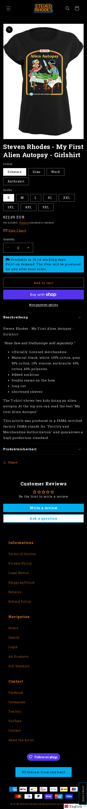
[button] (8, 8)
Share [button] (13, 462)
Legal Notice (18, 573)
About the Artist (21, 740)
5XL (46, 207)
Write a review (43, 508)
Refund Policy (19, 601)
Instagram (17, 702)
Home (13, 628)
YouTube (15, 721)
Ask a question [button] (43, 518)
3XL (11, 207)
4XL (28, 207)
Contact (14, 730)
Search (14, 637)
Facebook (15, 693)
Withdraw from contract (43, 772)
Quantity (9, 239)
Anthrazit (16, 181)
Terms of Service (22, 554)
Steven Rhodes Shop (32, 803)
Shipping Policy (21, 582)
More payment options (43, 304)
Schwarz (15, 172)
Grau (36, 172)
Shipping (24, 222)
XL (50, 198)
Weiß (55, 172)
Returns (14, 592)
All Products (18, 657)
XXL (66, 198)
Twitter (14, 711)
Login (13, 647)
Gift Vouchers (19, 666)
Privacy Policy (20, 563)
